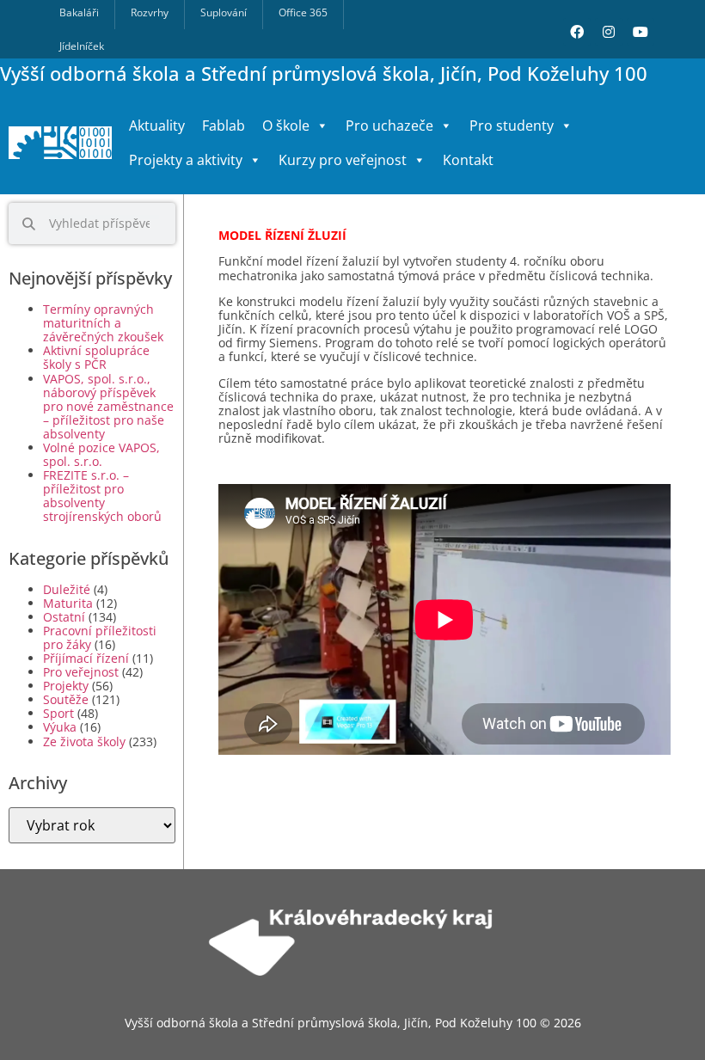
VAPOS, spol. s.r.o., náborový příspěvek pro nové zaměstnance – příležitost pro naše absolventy (108, 406)
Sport (58, 713)
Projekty (66, 685)
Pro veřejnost (81, 672)
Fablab (223, 125)
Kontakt (468, 159)
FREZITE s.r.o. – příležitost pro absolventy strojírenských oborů (102, 495)
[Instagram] (608, 32)
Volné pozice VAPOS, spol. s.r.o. (101, 454)
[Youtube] (640, 32)
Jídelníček (81, 46)
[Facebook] (577, 32)
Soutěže (66, 699)
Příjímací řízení (86, 658)
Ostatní (64, 617)
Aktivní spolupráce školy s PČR (96, 357)
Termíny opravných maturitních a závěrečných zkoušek (103, 323)
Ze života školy (84, 741)
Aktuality (157, 125)
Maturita (68, 603)
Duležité (66, 589)
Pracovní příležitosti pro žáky (99, 637)
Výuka (60, 727)
